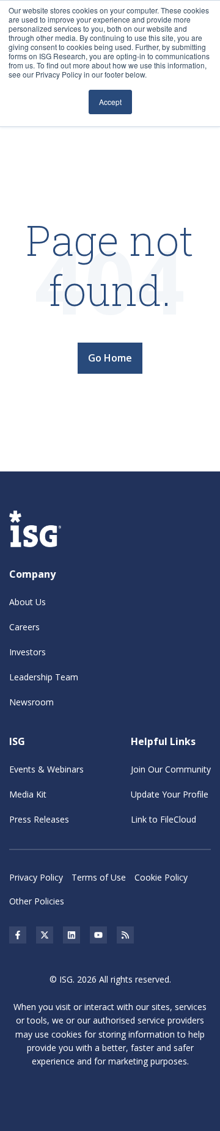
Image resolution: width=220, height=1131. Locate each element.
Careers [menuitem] (24, 627)
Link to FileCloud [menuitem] (163, 819)
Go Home (110, 358)
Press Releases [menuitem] (39, 819)
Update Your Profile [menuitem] (169, 794)
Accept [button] (110, 101)
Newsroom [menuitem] (31, 702)
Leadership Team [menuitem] (43, 677)
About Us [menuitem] (27, 602)
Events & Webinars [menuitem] (46, 769)
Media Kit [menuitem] (27, 794)
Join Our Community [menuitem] (171, 769)
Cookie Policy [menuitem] (161, 877)
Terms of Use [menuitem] (99, 877)
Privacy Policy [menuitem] (36, 877)
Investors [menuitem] (27, 652)
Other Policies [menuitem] (36, 901)
